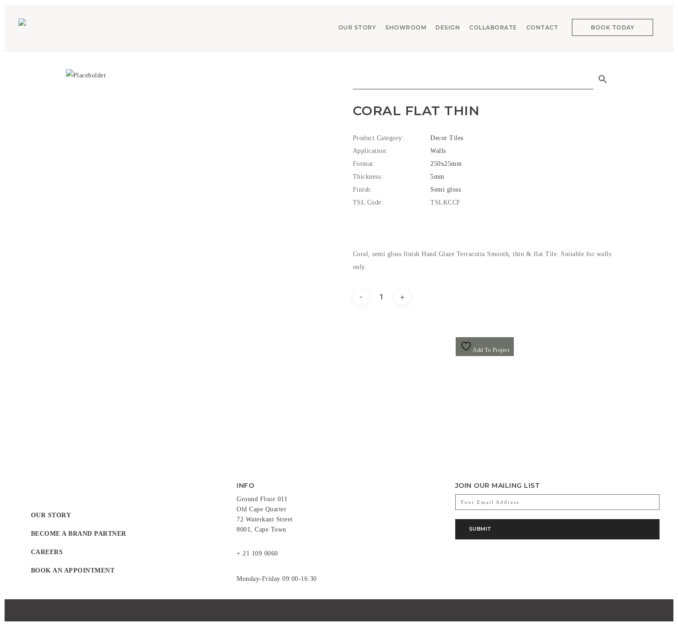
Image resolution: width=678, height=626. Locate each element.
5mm (437, 176)
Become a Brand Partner (78, 533)
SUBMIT (480, 529)
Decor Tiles (447, 138)
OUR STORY (51, 515)
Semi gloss (445, 189)
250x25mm (446, 163)
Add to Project (491, 350)
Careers (47, 552)
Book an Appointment (73, 570)
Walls (438, 150)
